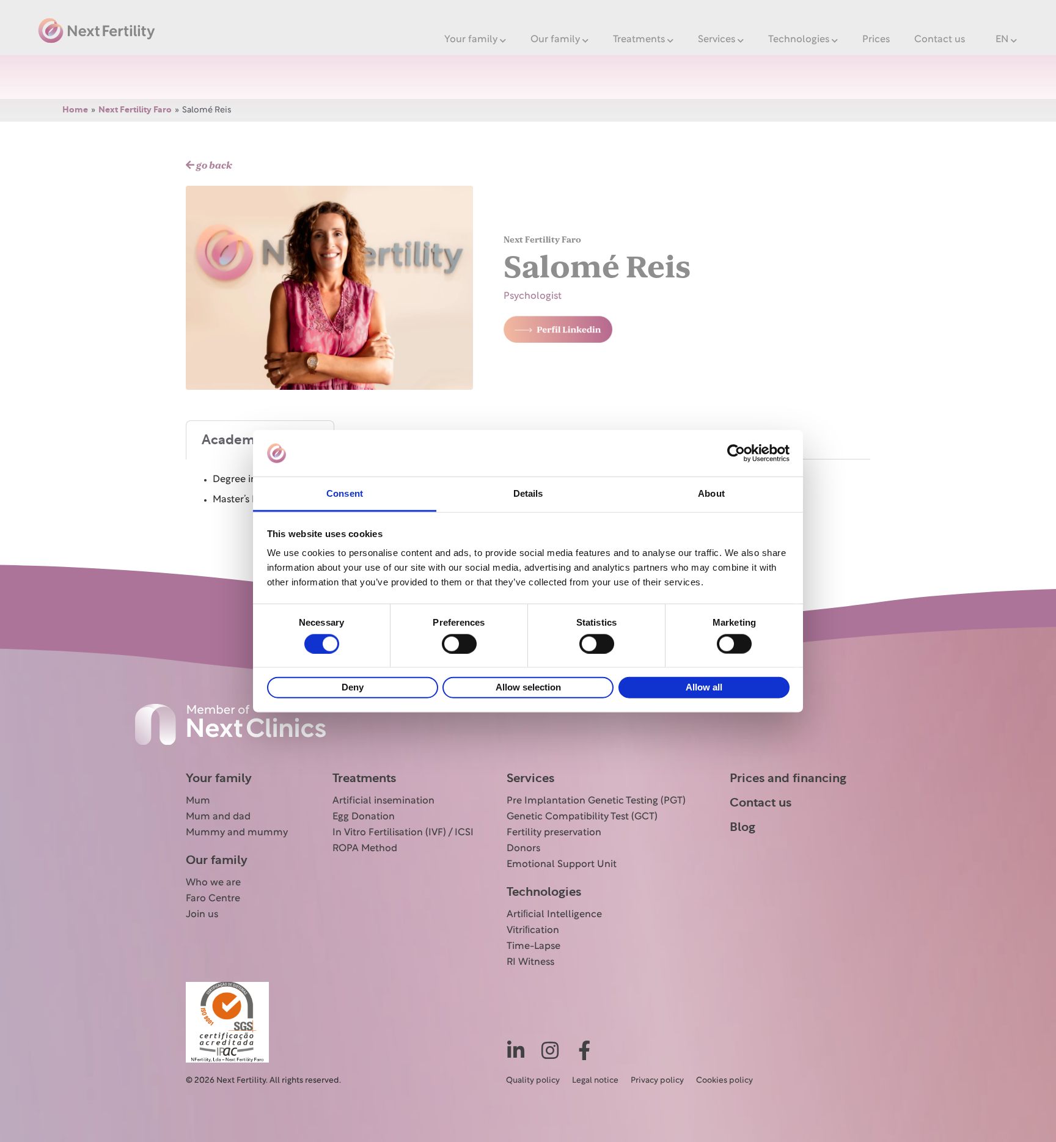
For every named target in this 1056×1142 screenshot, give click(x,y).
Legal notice (595, 1081)
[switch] (459, 643)
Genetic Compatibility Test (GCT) (582, 817)
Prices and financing (788, 778)
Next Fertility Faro (135, 110)
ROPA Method (364, 848)
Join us (202, 914)
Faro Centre (213, 899)
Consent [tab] (344, 493)
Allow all (704, 687)
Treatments (639, 39)
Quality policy (533, 1081)
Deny (353, 687)
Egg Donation (363, 817)
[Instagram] (550, 1050)
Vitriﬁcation (533, 930)
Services (716, 39)
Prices (876, 39)
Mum (198, 801)
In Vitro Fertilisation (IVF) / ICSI (403, 833)
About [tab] (711, 493)
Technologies (798, 39)
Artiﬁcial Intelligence (554, 914)
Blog (742, 827)
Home (75, 110)
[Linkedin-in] (516, 1050)
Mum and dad (218, 817)
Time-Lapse (533, 946)
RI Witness (530, 962)
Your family (470, 39)
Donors (523, 848)
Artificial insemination (383, 801)
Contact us (939, 39)
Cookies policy (724, 1081)
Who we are (213, 883)
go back (213, 165)
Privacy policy (657, 1081)
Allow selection (528, 687)
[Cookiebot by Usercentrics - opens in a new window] (736, 453)
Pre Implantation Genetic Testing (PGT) (596, 801)
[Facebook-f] (584, 1050)
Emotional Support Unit (562, 864)
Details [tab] (528, 493)
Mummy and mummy (237, 833)
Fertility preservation (554, 833)
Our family (555, 39)
